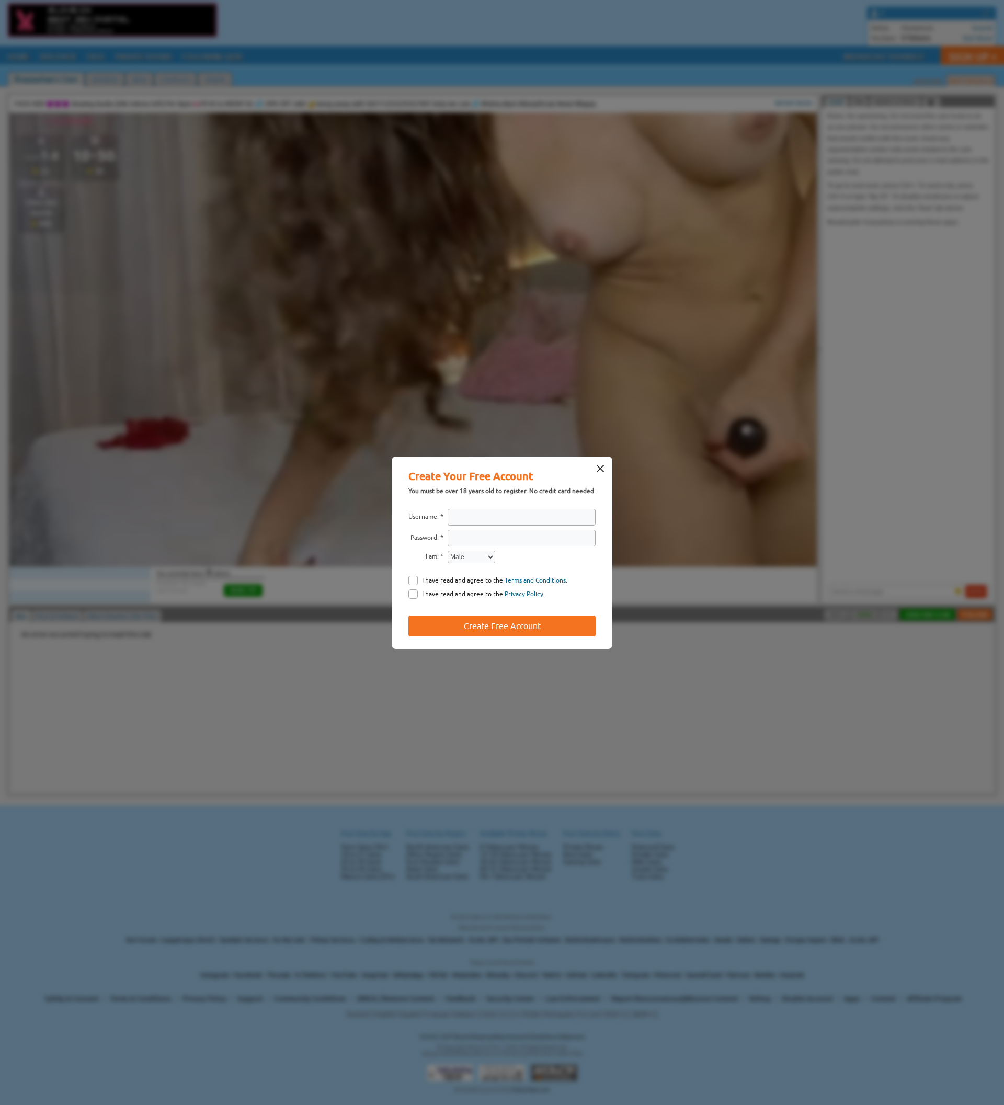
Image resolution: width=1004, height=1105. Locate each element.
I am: (432, 556)
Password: (424, 537)
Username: (423, 516)
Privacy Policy (524, 594)
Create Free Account (502, 626)
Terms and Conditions (535, 580)
